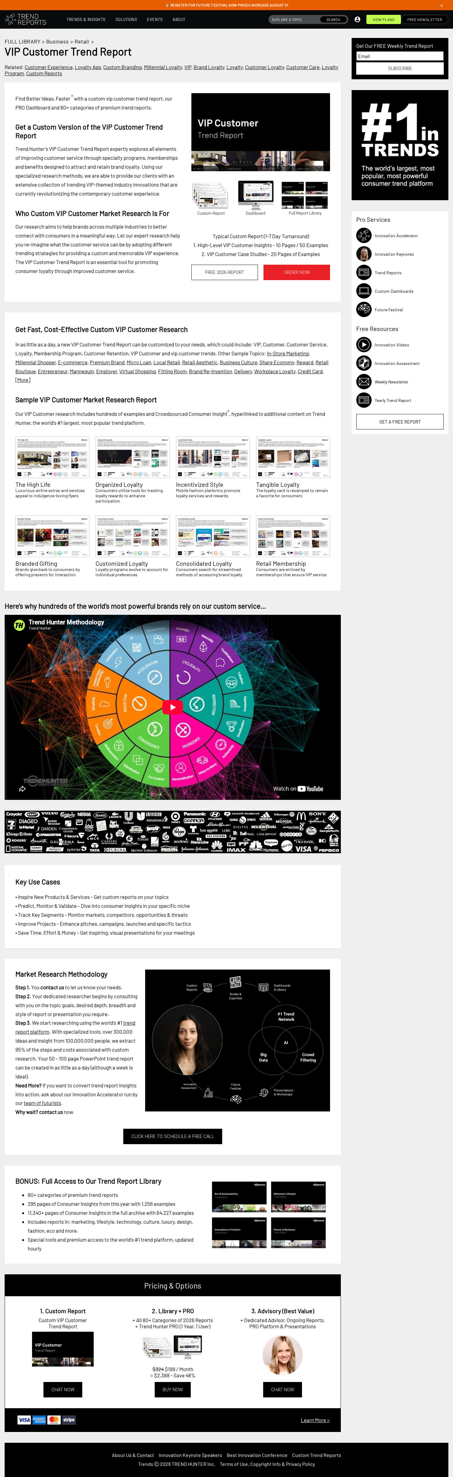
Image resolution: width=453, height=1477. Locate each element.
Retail (82, 41)
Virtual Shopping (137, 371)
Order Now (297, 272)
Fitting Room (172, 371)
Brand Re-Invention (210, 371)
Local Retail (166, 362)
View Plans (384, 19)
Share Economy (276, 362)
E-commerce (73, 362)
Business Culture (238, 362)
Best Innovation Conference (257, 1455)
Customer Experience (49, 67)
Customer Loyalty (264, 67)
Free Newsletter (424, 19)
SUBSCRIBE (400, 68)
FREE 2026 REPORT (224, 272)
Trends (145, 1464)
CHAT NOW (62, 1389)
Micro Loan (139, 362)
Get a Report (400, 421)
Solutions (126, 19)
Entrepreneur (52, 371)
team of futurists (42, 1103)
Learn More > (315, 1420)
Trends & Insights (86, 19)
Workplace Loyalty (275, 371)
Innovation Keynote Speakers (190, 1455)
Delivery (243, 371)
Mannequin (82, 371)
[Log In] (357, 19)
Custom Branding (122, 67)
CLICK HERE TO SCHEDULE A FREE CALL (172, 1136)
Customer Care (303, 67)
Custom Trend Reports (316, 1455)
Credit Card (310, 371)
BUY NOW (173, 1389)
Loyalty (234, 67)
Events (155, 19)
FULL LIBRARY (22, 41)
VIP (187, 67)
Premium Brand (107, 362)
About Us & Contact (133, 1455)
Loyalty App (88, 67)
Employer (106, 371)
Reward (304, 362)
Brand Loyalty (209, 67)
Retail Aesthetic (200, 362)
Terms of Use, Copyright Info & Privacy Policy (267, 1464)
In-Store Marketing (288, 353)
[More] (22, 380)
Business (57, 41)
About (179, 19)
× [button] (441, 5)
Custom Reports (44, 73)
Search (333, 19)
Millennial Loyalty (163, 67)
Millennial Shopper (35, 362)
